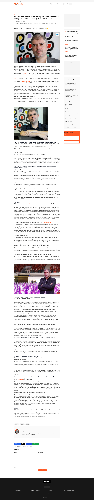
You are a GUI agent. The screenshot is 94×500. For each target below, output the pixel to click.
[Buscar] (47, 4)
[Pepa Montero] (15, 28)
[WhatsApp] (64, 4)
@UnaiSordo (25, 73)
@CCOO (41, 74)
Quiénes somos (67, 1)
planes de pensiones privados (24, 203)
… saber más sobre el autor (26, 436)
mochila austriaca (17, 92)
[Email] (62, 4)
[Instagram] (57, 4)
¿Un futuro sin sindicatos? (37, 142)
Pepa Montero (19, 28)
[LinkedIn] (55, 4)
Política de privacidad (35, 490)
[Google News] (67, 4)
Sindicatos (17, 14)
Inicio (15, 21)
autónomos (20, 379)
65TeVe (77, 1)
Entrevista (27, 424)
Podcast (73, 1)
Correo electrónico (40, 452)
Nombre (15, 452)
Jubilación (16, 424)
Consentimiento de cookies (69, 490)
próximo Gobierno (26, 81)
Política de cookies (35, 493)
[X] (53, 4)
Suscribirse (71, 141)
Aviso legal (17, 493)
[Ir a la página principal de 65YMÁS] (19, 4)
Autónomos (22, 424)
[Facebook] (50, 4)
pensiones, (16, 78)
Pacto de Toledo (47, 222)
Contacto (50, 490)
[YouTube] (60, 4)
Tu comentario (16, 457)
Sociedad (18, 21)
